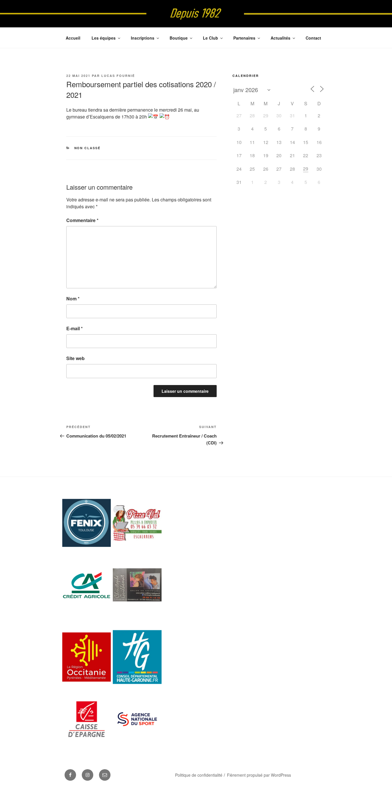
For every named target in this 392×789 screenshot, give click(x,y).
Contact (313, 38)
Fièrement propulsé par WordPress (259, 775)
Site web (75, 358)
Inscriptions (142, 38)
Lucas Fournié (118, 75)
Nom (72, 298)
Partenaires (244, 38)
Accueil (73, 38)
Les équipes (104, 38)
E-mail (74, 328)
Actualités (280, 38)
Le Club (210, 38)
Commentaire (82, 220)
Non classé (87, 148)
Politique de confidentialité (198, 775)
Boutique (179, 38)
